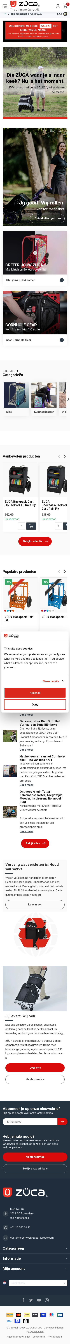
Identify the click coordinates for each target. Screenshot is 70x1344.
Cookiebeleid (39, 1337)
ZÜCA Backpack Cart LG (19, 618)
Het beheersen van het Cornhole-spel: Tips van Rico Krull (42, 758)
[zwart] (10, 610)
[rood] (5, 610)
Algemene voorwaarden (18, 1337)
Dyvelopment (37, 1331)
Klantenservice (35, 1079)
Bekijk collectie (33, 541)
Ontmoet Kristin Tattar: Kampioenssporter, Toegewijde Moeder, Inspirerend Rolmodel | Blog (41, 797)
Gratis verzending (18, 13)
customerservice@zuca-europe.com (32, 1237)
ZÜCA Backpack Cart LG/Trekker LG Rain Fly (20, 503)
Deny (35, 704)
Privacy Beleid (55, 1337)
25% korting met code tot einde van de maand (33, 31)
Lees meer (26, 714)
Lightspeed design (54, 1327)
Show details (51, 681)
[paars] (45, 610)
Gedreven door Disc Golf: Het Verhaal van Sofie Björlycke (40, 723)
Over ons (35, 1067)
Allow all (35, 692)
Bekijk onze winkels (35, 1168)
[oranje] (13, 610)
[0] (65, 5)
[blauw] (8, 610)
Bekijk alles (33, 843)
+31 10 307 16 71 (20, 1227)
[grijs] (50, 610)
